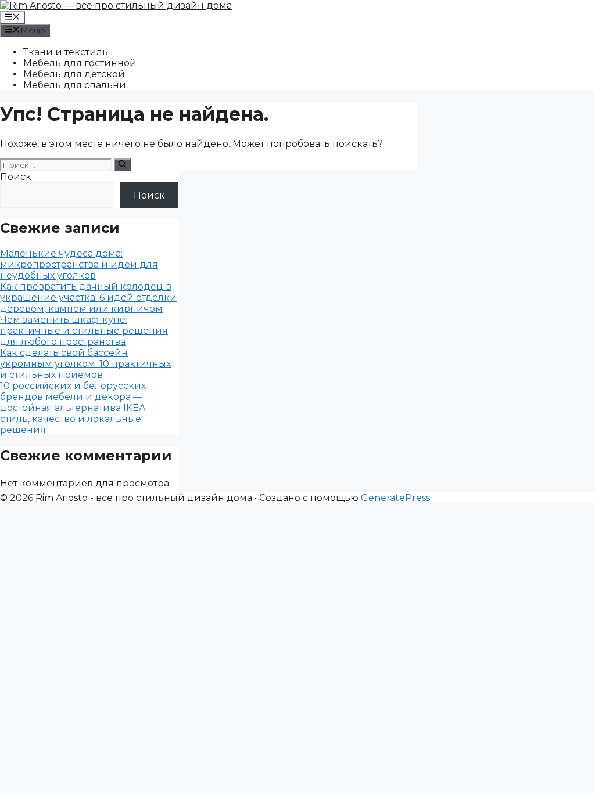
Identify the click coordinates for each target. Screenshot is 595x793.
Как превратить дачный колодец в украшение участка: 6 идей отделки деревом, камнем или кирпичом (88, 297)
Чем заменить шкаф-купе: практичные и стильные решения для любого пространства (84, 330)
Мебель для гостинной (80, 63)
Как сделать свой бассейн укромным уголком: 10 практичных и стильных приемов (85, 363)
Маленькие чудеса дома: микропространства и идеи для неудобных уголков (79, 264)
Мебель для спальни (74, 85)
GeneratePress (395, 497)
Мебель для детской (74, 74)
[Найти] (122, 164)
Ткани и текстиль (65, 51)
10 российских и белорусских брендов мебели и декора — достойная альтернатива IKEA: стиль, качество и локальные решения (73, 407)
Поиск (15, 176)
